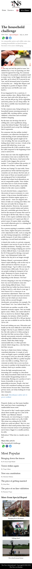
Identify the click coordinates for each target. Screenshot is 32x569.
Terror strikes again (10, 466)
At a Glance (25, 10)
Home (4, 10)
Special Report (13, 35)
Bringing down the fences (13, 458)
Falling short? (16, 538)
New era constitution (10, 473)
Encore (10, 10)
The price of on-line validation (15, 488)
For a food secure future (16, 558)
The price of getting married (14, 481)
